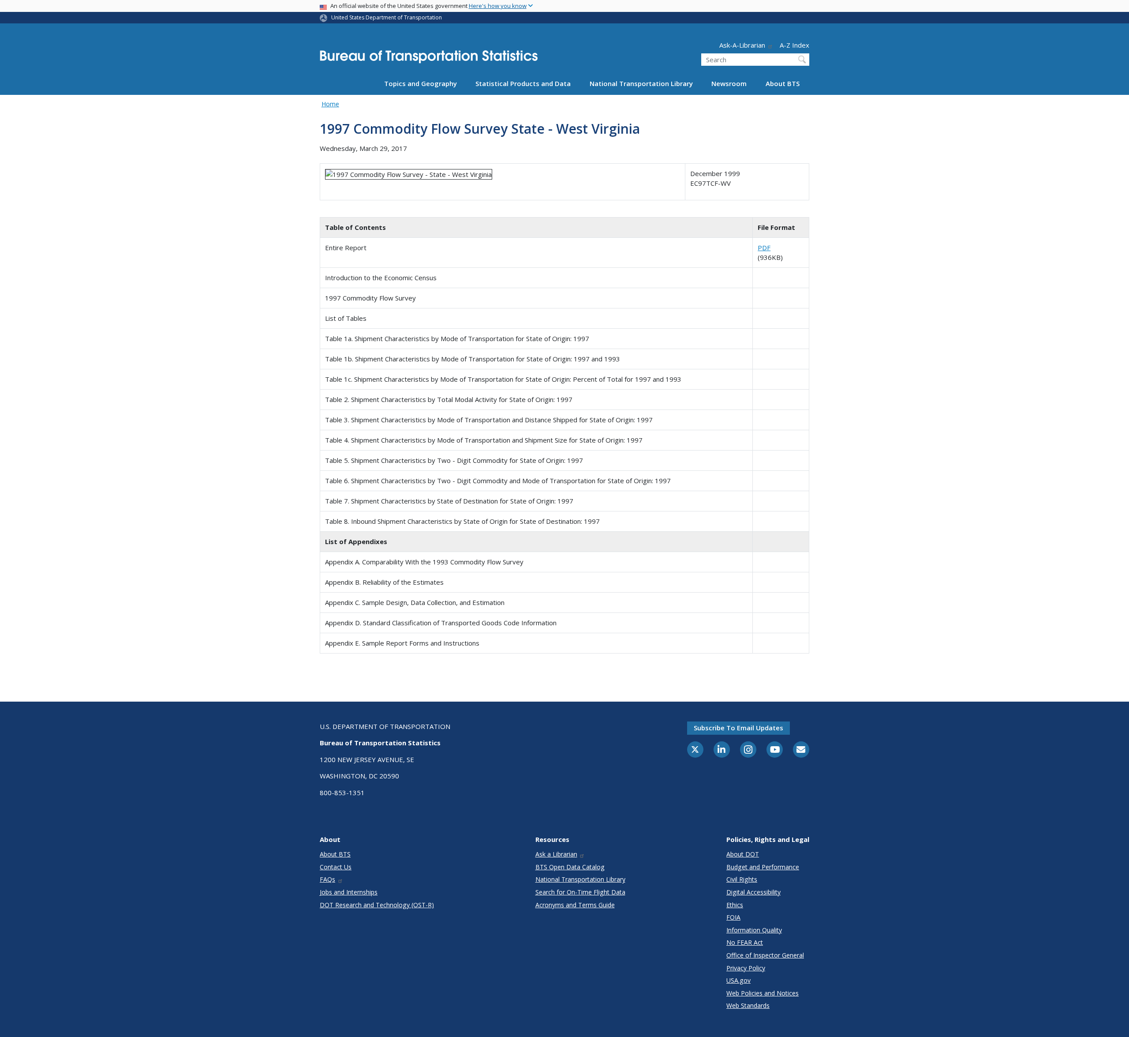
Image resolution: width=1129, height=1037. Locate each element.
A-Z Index (794, 45)
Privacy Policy (745, 968)
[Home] (429, 59)
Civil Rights (741, 879)
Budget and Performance (762, 867)
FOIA (733, 917)
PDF (764, 247)
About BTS (783, 83)
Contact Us (335, 867)
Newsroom (729, 83)
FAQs (327, 879)
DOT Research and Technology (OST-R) (377, 905)
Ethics (734, 905)
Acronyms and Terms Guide (575, 905)
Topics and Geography (420, 83)
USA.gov (738, 980)
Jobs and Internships (349, 892)
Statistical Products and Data (523, 83)
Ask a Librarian (556, 854)
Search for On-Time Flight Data (580, 892)
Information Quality (754, 930)
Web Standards (748, 1005)
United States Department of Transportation (386, 17)
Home (330, 104)
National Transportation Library (641, 83)
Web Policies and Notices (762, 993)
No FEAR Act (744, 942)
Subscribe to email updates (738, 727)
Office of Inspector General (765, 955)
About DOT (742, 854)
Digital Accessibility (753, 892)
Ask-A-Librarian (742, 45)
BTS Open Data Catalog (570, 867)
